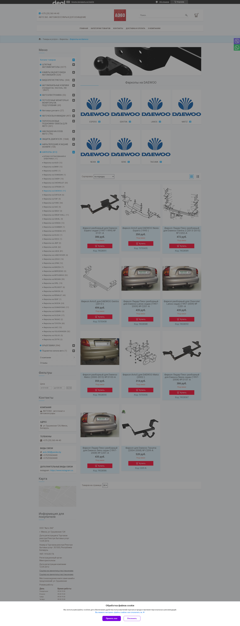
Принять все (111, 618)
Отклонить (132, 618)
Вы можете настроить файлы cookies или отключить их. (119, 612)
